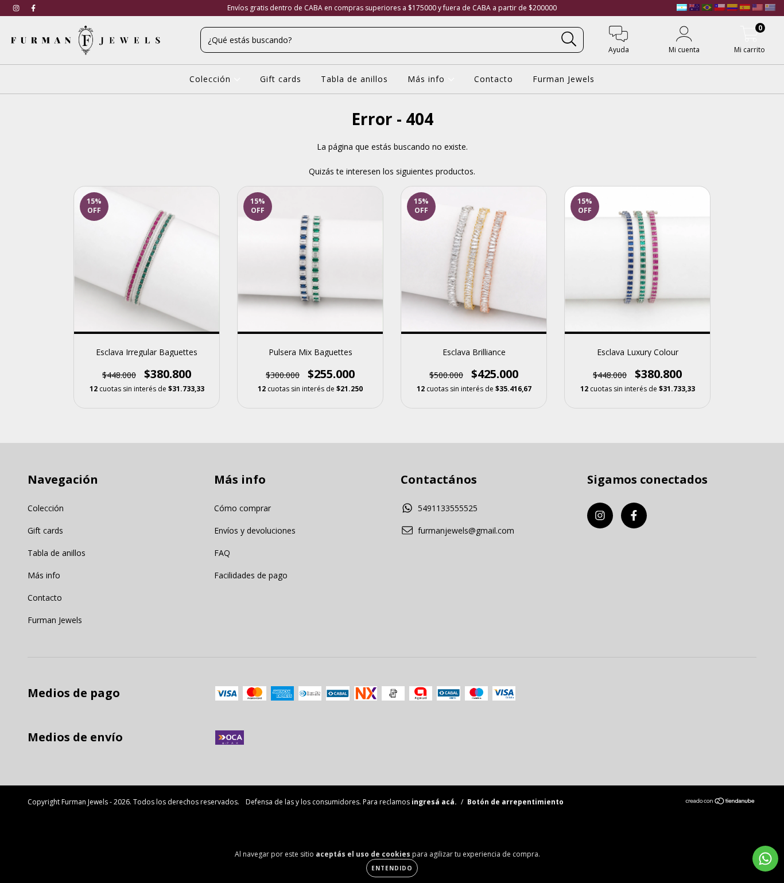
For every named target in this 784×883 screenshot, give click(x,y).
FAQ (222, 552)
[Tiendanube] (720, 802)
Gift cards (280, 78)
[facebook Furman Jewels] (33, 7)
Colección (211, 78)
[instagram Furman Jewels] (17, 7)
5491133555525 (448, 508)
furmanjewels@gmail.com (466, 530)
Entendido (392, 868)
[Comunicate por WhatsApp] (765, 859)
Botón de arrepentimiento (515, 802)
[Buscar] (569, 39)
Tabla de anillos (354, 78)
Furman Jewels (564, 78)
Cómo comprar (242, 508)
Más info (427, 78)
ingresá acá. (434, 802)
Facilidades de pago (251, 575)
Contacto (493, 78)
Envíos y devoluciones (255, 530)
